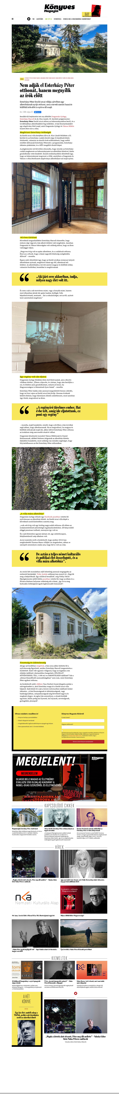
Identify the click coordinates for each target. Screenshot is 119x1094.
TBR (33, 19)
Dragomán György (58, 116)
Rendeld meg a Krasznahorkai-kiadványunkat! (77, 19)
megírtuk (40, 666)
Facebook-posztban (52, 517)
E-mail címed (66, 718)
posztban (46, 579)
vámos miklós (52, 78)
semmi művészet (59, 78)
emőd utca (65, 78)
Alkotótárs (40, 19)
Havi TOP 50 (49, 19)
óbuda (69, 78)
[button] (12, 19)
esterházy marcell (36, 78)
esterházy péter (28, 78)
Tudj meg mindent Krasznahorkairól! (87, 15)
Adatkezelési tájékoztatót (75, 735)
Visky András (42, 574)
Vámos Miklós (68, 126)
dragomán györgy (45, 78)
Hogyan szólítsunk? (67, 724)
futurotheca (58, 19)
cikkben (39, 684)
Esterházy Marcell (27, 119)
